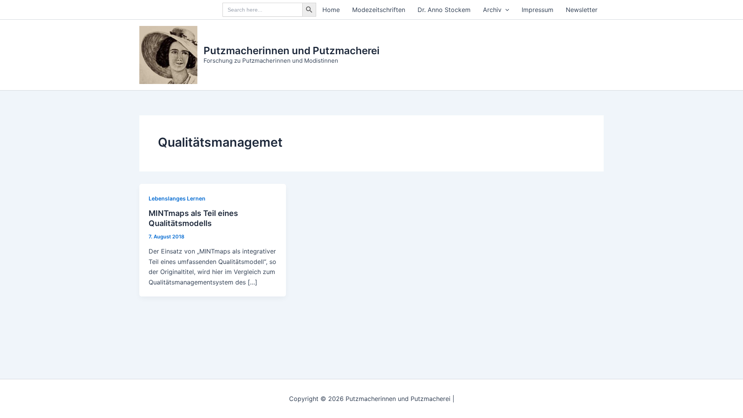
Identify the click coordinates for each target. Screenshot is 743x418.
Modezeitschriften (378, 10)
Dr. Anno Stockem (444, 10)
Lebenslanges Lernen (177, 198)
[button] (505, 9)
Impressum (537, 10)
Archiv (492, 10)
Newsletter (581, 10)
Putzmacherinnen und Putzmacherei (292, 51)
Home (331, 10)
